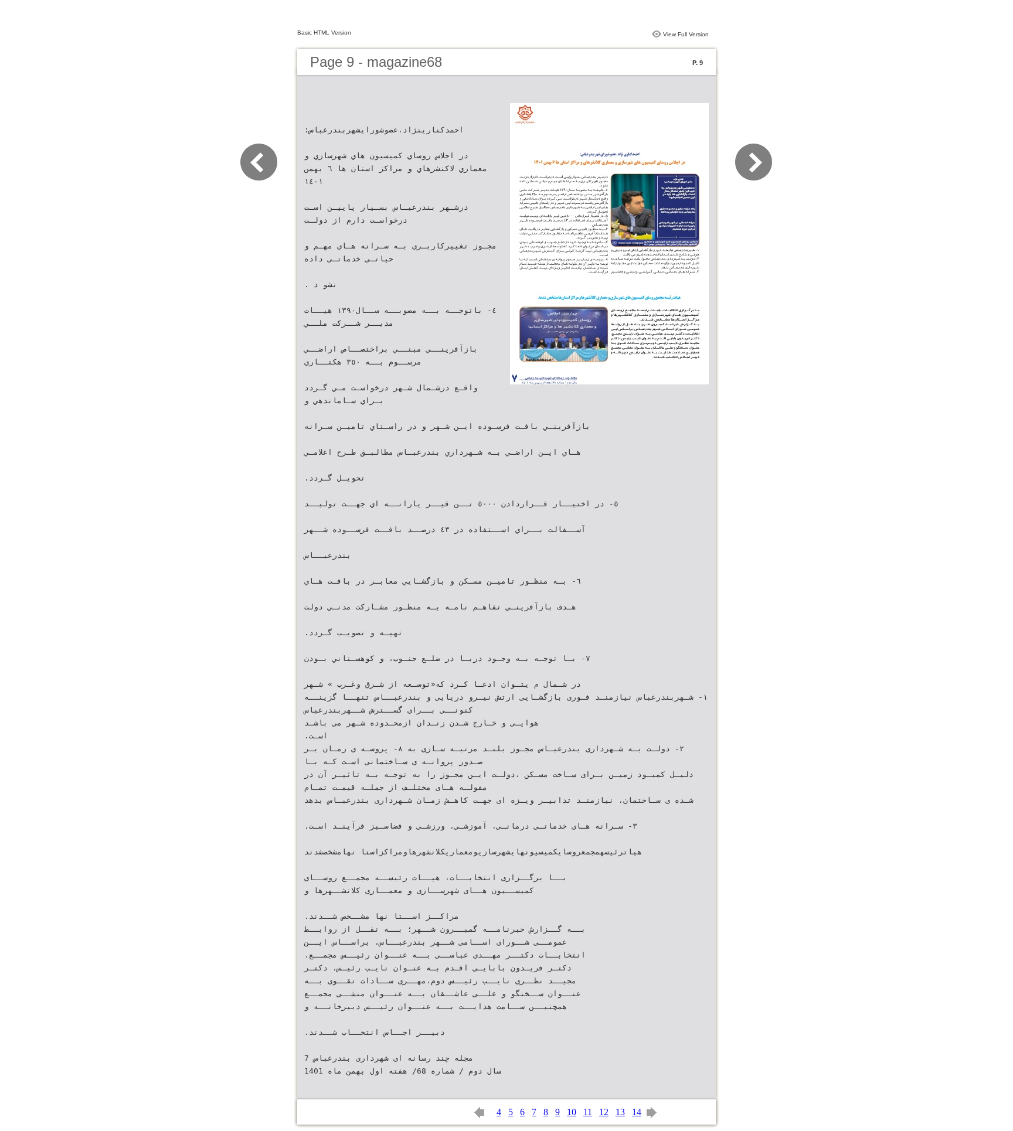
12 (604, 1112)
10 (571, 1112)
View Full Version (686, 34)
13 (620, 1112)
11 (587, 1112)
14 (636, 1112)
